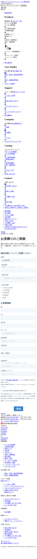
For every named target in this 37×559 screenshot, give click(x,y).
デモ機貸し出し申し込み (13, 503)
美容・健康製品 (10, 454)
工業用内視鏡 (9, 447)
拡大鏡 (7, 450)
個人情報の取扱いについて (10, 543)
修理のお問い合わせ (11, 490)
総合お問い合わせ (11, 528)
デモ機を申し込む (15, 205)
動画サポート (9, 492)
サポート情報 (9, 83)
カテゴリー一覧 (10, 466)
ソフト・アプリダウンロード (14, 486)
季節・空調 (8, 458)
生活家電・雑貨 (10, 462)
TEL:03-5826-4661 (13, 419)
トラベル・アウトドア (12, 464)
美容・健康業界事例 (11, 475)
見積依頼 (8, 501)
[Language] (2, 8)
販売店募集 (8, 534)
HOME (3, 232)
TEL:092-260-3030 (13, 417)
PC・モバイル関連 (11, 460)
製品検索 (23, 5)
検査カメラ (8, 448)
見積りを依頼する (17, 207)
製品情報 (8, 13)
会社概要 (8, 115)
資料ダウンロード (11, 219)
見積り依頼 (8, 225)
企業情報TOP (17, 123)
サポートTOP (20, 92)
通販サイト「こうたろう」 (14, 521)
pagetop (3, 413)
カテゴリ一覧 (17, 21)
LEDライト (8, 452)
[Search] (5, 8)
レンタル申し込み (11, 505)
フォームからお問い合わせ (10, 421)
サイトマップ (5, 541)
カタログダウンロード (12, 141)
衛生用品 (8, 456)
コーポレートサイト (11, 519)
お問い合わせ (9, 174)
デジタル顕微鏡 (10, 445)
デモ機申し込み (10, 223)
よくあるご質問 (10, 484)
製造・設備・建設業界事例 (14, 473)
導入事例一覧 (17, 71)
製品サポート (5, 481)
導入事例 (8, 63)
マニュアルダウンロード (13, 488)
